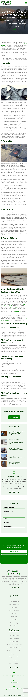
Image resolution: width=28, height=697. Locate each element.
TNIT (22, 695)
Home (2, 25)
